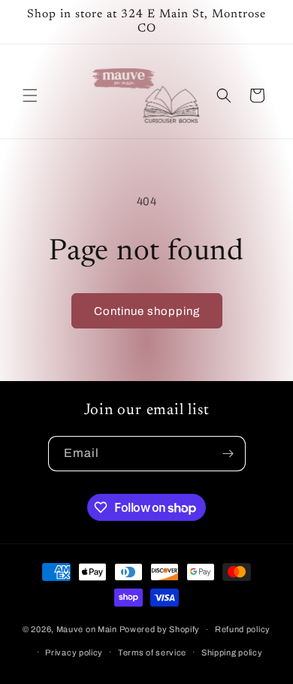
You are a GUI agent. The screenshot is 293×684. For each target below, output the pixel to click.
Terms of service (152, 652)
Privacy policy (74, 652)
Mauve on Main (86, 629)
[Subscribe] (228, 453)
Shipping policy (232, 652)
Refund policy (242, 629)
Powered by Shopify (160, 629)
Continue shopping (147, 311)
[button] (30, 95)
